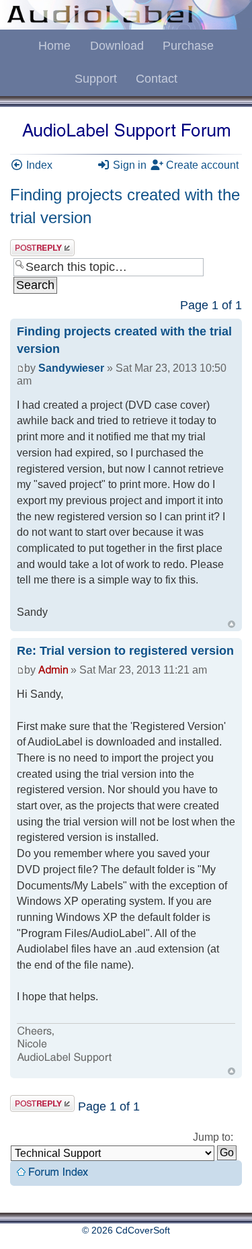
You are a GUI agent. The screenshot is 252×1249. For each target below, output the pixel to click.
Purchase (188, 45)
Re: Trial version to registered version (125, 650)
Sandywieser (71, 368)
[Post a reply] (42, 247)
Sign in (128, 165)
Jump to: (213, 1137)
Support (96, 78)
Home (54, 45)
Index (38, 165)
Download (117, 45)
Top (231, 624)
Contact (156, 78)
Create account (201, 165)
